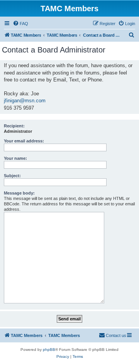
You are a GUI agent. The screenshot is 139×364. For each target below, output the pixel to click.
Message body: (19, 193)
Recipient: (14, 126)
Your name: (15, 158)
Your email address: (24, 141)
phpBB (49, 349)
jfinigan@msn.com (25, 100)
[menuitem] (20, 23)
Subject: (12, 175)
